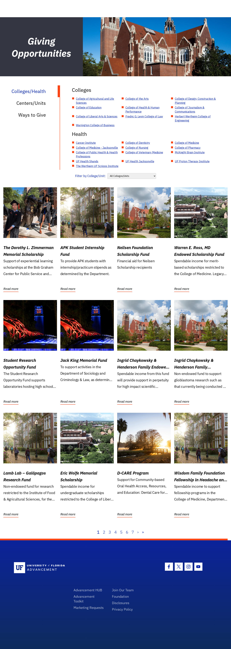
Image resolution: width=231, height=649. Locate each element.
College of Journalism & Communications (189, 109)
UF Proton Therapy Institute (192, 161)
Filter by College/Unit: (90, 176)
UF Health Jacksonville (139, 161)
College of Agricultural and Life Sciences (95, 100)
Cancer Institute (86, 142)
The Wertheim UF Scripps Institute (97, 166)
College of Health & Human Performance (142, 109)
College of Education (88, 107)
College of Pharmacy (188, 147)
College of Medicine (187, 142)
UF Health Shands (87, 161)
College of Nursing (136, 147)
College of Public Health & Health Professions (97, 154)
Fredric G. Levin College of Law (144, 116)
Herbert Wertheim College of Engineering (193, 118)
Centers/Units (31, 103)
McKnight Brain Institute (190, 152)
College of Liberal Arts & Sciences (96, 116)
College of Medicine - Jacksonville (97, 147)
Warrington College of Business (95, 125)
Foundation (120, 596)
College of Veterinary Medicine (144, 152)
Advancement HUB (88, 590)
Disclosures (120, 603)
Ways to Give (32, 115)
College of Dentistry (137, 142)
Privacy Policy (122, 609)
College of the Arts (137, 98)
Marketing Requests (89, 607)
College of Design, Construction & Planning (195, 100)
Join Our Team (123, 590)
